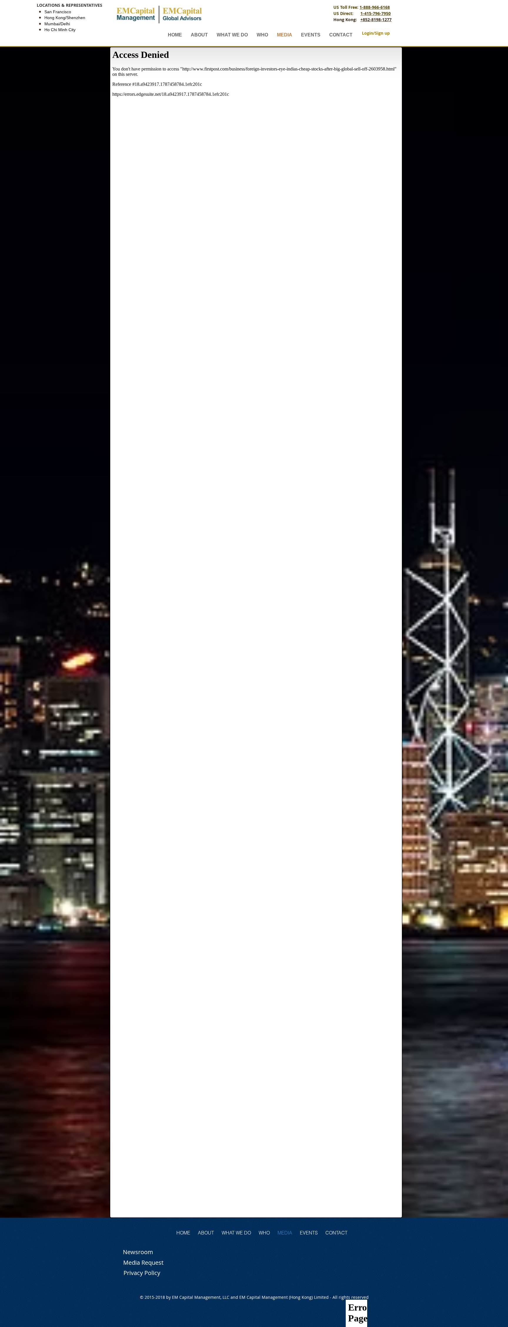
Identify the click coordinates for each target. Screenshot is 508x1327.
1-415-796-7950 (375, 13)
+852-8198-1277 (376, 19)
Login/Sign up (376, 33)
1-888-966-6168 (375, 7)
